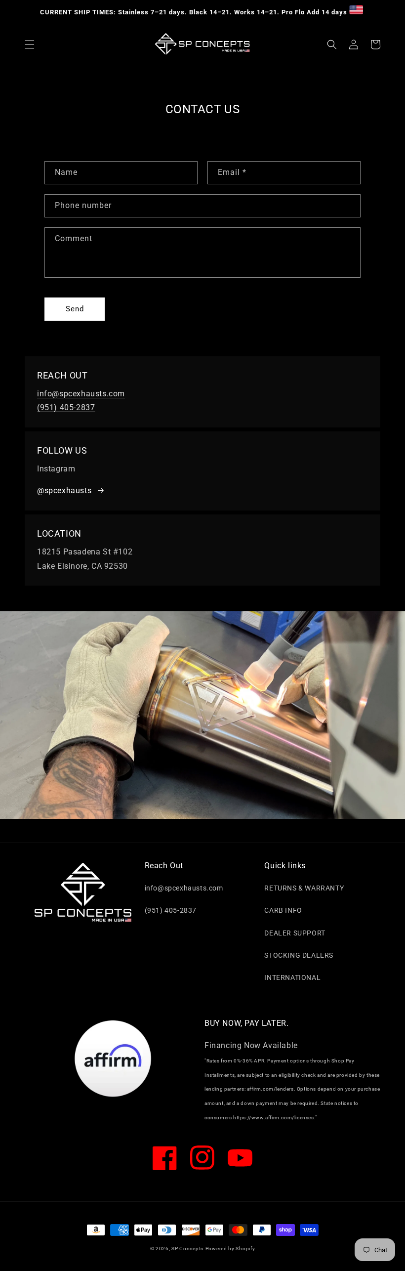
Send (75, 308)
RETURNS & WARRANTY (304, 888)
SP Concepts (187, 1248)
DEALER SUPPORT (294, 933)
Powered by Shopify (230, 1248)
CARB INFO (283, 910)
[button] (29, 44)
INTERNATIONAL (292, 977)
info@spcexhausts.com (81, 393)
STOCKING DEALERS (298, 955)
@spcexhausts (64, 490)
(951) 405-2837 (66, 407)
